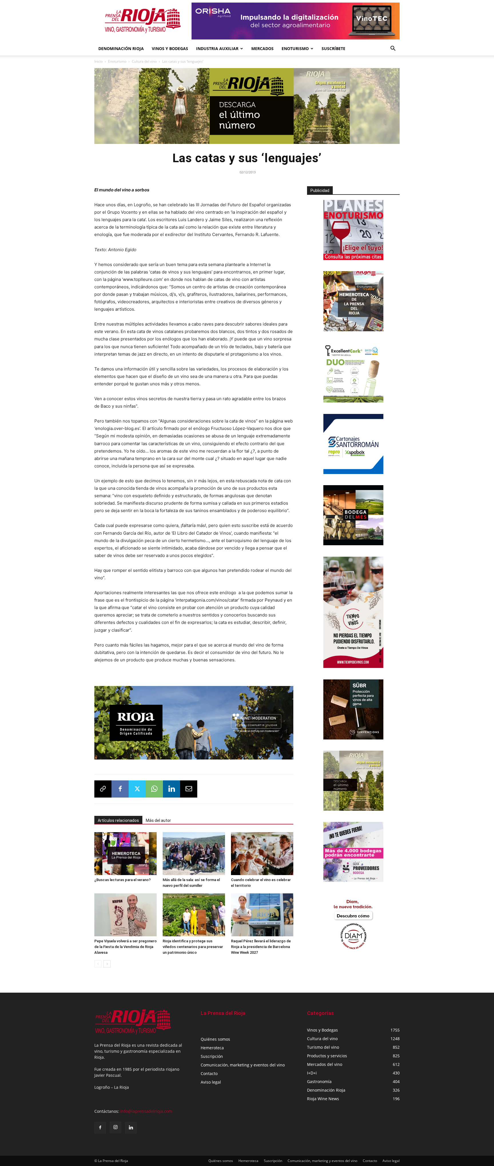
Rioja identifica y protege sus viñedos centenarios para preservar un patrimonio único (193, 945)
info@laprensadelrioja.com (146, 1109)
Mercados (262, 48)
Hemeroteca (212, 1045)
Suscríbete (333, 48)
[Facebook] (120, 787)
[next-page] (107, 961)
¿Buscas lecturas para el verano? (122, 878)
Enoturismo (295, 48)
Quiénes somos (215, 1037)
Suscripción (212, 1054)
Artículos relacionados (118, 818)
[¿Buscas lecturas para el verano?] (125, 851)
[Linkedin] (171, 787)
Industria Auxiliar (217, 48)
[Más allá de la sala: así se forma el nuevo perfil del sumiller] (194, 851)
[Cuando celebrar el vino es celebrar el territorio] (262, 851)
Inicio (98, 61)
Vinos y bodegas (170, 48)
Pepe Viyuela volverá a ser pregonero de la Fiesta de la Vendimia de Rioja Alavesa (125, 945)
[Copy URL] (102, 787)
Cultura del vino (144, 61)
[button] (393, 49)
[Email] (188, 787)
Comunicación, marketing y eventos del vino (243, 1063)
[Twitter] (137, 787)
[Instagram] (115, 1125)
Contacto (209, 1071)
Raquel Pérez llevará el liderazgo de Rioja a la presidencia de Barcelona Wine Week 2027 (261, 945)
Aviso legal (211, 1080)
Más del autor (158, 818)
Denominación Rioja (121, 48)
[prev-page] (97, 961)
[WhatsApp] (154, 787)
